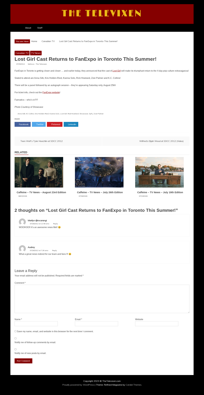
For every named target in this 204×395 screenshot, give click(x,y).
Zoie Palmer (99, 114)
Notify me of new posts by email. (30, 353)
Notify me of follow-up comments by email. (35, 342)
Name (18, 319)
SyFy (91, 114)
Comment (20, 283)
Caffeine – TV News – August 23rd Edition (41, 192)
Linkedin (71, 124)
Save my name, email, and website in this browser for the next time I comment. (55, 331)
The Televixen (102, 13)
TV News (36, 53)
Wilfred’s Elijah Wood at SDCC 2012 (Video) (161, 141)
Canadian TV (22, 53)
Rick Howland (73, 114)
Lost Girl (63, 114)
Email (78, 319)
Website (139, 319)
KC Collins (30, 114)
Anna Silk (21, 114)
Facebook (23, 124)
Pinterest (55, 124)
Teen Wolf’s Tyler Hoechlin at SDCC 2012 (41, 141)
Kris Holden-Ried (42, 114)
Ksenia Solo (54, 114)
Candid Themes (133, 384)
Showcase (84, 114)
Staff (39, 27)
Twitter (40, 124)
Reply (55, 224)
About (28, 27)
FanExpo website (51, 92)
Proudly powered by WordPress (78, 384)
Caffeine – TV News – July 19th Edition (160, 192)
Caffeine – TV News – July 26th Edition (100, 192)
